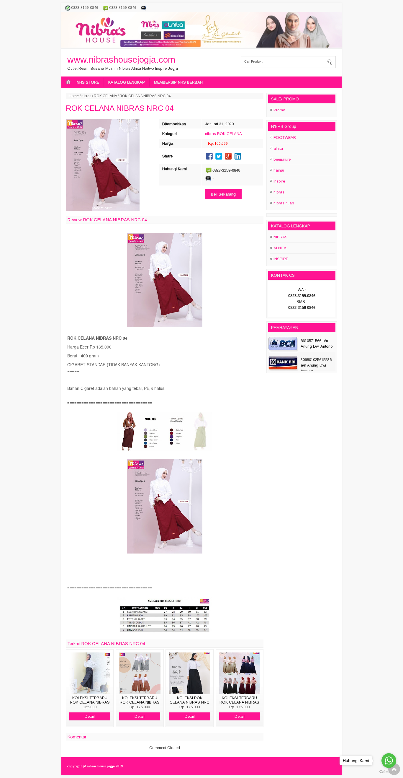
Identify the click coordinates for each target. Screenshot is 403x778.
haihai (278, 170)
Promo (279, 110)
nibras (86, 96)
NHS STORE (88, 82)
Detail (90, 716)
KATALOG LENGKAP (126, 82)
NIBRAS (280, 237)
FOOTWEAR (284, 137)
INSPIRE (280, 259)
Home (74, 96)
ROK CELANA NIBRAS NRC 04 (119, 108)
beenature (282, 159)
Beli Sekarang (223, 194)
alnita (278, 148)
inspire (279, 181)
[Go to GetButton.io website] (388, 772)
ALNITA (279, 248)
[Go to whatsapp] (388, 760)
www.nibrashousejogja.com (121, 59)
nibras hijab (283, 203)
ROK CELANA (105, 96)
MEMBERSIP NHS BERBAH (178, 82)
